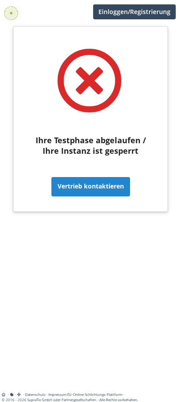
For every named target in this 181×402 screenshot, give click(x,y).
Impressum (57, 394)
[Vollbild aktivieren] (19, 394)
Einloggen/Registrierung (134, 11)
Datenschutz (35, 394)
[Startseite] (5, 394)
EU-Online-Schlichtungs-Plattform (94, 394)
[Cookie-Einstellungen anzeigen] (12, 394)
